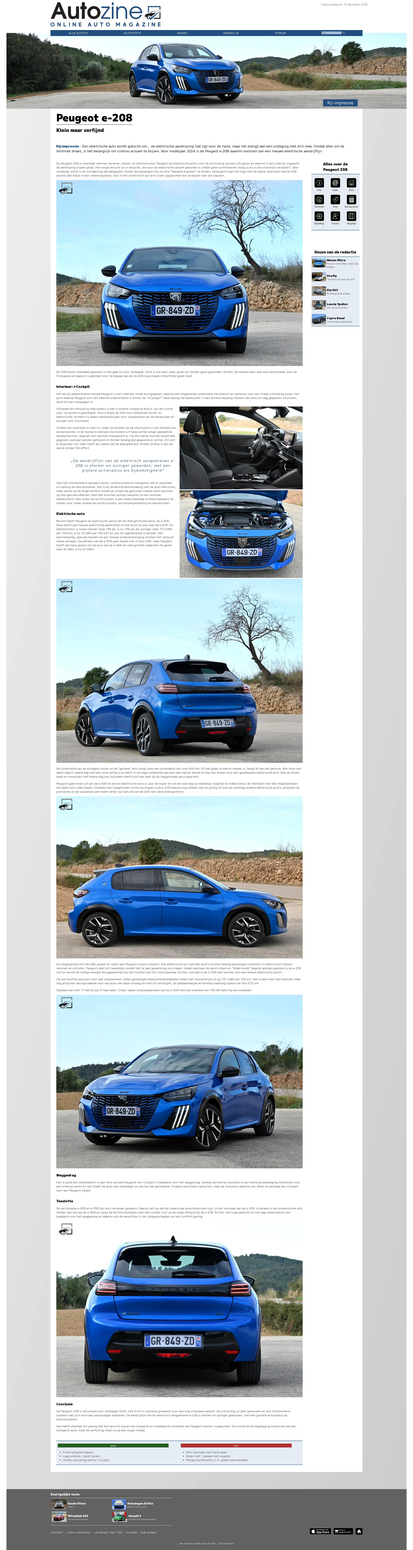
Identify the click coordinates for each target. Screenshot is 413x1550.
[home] (358, 1533)
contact (56, 1532)
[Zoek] (343, 32)
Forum (280, 33)
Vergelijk (231, 33)
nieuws (131, 1532)
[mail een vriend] (335, 186)
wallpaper (149, 1532)
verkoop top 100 (108, 1532)
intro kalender (79, 1532)
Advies (182, 33)
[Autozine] (206, 13)
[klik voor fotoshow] (179, 365)
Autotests (132, 33)
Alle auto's (78, 33)
